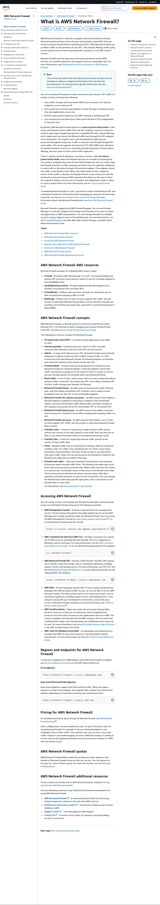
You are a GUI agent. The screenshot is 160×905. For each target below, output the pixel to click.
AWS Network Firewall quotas (57, 251)
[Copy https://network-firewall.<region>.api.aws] (112, 700)
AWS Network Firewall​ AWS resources (61, 233)
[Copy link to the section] (38, 265)
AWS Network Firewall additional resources (64, 255)
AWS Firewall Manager (51, 220)
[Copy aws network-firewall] (112, 553)
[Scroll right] (88, 8)
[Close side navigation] (34, 16)
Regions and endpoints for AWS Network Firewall (66, 244)
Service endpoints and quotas (58, 663)
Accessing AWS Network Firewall (59, 240)
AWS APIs (107, 567)
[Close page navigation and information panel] (155, 37)
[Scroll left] (24, 8)
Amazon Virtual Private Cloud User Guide (77, 197)
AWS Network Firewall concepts (58, 237)
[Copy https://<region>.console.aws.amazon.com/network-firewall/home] (112, 529)
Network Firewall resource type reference (95, 624)
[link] (85, 16)
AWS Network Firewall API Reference (64, 570)
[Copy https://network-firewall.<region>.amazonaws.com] (112, 579)
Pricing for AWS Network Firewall (59, 248)
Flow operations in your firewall (78, 486)
